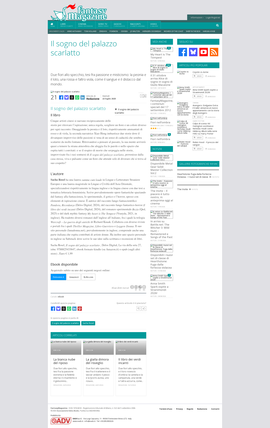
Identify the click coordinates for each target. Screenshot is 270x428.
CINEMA (195, 102)
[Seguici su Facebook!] (183, 52)
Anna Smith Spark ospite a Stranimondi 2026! (159, 288)
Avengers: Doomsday (151, 31)
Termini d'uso (165, 409)
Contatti (215, 409)
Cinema (85, 24)
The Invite (182, 189)
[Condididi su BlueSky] (66, 97)
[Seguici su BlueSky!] (193, 52)
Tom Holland (90, 31)
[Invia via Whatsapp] (77, 97)
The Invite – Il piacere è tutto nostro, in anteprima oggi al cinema (161, 197)
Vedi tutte (213, 164)
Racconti (137, 24)
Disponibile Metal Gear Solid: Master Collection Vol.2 (161, 168)
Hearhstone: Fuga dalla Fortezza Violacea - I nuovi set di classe (194, 175)
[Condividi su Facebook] (61, 97)
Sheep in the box (193, 31)
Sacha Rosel (88, 323)
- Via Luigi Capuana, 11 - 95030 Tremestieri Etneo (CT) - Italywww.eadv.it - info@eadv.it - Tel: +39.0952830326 (102, 419)
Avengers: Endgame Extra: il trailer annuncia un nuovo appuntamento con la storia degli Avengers (206, 109)
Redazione (92, 98)
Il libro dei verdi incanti (129, 361)
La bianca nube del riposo (64, 361)
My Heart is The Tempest (160, 56)
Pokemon (114, 31)
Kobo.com (88, 276)
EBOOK (57, 350)
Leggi (199, 76)
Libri (66, 24)
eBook (61, 296)
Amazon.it (73, 276)
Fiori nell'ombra (160, 122)
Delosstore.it (58, 276)
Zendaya (103, 31)
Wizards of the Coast (173, 31)
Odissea (124, 31)
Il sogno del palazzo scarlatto (65, 323)
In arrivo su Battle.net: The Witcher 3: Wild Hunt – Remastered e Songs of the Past (161, 229)
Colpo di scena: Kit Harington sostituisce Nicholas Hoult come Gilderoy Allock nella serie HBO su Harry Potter (205, 128)
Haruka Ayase (209, 31)
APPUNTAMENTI (199, 87)
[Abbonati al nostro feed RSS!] (214, 52)
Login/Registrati (213, 18)
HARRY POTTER (198, 121)
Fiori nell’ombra (160, 139)
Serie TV (103, 24)
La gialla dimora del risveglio (97, 361)
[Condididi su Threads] (71, 97)
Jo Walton (135, 31)
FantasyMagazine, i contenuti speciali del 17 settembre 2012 (161, 105)
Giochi (119, 24)
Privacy (179, 409)
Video (154, 24)
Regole (190, 409)
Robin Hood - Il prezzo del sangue (205, 143)
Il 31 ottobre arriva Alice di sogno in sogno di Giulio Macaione (161, 80)
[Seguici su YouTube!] (203, 52)
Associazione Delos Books (68, 410)
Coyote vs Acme (200, 72)
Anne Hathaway (74, 31)
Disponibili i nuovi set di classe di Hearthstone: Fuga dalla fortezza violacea (161, 261)
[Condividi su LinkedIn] (82, 97)
